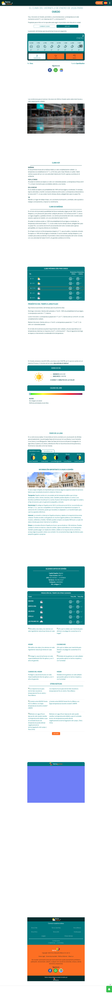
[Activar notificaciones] (102, 989)
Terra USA (56, 932)
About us (70, 956)
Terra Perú (34, 932)
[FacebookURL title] (50, 70)
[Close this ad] (110, 985)
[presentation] (81, 46)
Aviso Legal (42, 956)
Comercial (52, 943)
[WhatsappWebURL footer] (56, 970)
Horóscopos (77, 932)
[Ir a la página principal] (7, 3)
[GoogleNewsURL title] (61, 70)
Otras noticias (68, 936)
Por (30, 63)
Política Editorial (62, 956)
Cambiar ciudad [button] (45, 26)
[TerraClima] (105, 3)
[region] (56, 85)
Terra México (77, 928)
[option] (36, 57)
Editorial (60, 943)
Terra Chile (34, 928)
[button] (11, 62)
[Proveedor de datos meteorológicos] (56, 979)
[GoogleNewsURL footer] (61, 970)
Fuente (78, 63)
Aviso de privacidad (51, 956)
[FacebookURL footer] (50, 970)
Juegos (43, 936)
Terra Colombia (56, 928)
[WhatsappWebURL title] (56, 70)
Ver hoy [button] (67, 26)
